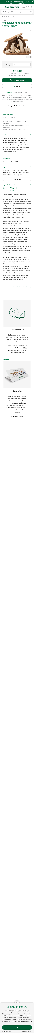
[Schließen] (33, 1)
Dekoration (12, 17)
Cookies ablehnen (6, 1031)
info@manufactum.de (17, 352)
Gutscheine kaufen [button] (17, 416)
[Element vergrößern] (30, 57)
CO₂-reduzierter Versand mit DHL (17, 75)
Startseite (4, 17)
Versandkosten (25, 73)
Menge (8, 65)
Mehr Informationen (27, 1031)
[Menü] (2, 6)
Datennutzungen (6, 1014)
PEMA (17, 162)
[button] (31, 31)
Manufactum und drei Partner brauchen (16, 1010)
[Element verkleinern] (28, 57)
